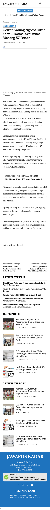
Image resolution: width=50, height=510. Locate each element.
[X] (11, 254)
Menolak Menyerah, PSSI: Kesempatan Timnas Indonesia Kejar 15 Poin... (30, 322)
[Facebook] (5, 254)
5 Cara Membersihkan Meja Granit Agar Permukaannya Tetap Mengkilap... (31, 353)
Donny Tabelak (16, 245)
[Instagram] (22, 485)
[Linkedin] (30, 254)
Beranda (6, 22)
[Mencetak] (36, 254)
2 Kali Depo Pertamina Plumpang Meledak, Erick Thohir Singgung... (24, 284)
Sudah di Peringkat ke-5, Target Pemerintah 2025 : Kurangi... (25, 290)
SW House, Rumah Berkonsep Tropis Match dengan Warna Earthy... (30, 337)
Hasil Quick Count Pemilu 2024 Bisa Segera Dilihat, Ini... (30, 368)
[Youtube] (32, 485)
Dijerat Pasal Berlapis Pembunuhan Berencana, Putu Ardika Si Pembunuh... (23, 299)
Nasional (14, 22)
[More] (42, 254)
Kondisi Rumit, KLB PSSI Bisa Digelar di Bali (22, 295)
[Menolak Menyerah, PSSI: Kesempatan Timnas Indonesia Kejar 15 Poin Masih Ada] (8, 324)
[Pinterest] (17, 254)
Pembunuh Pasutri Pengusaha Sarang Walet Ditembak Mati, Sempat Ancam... (21, 305)
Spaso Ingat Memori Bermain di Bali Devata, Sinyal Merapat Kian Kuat (37, 269)
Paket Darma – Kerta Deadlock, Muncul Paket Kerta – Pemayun (12, 269)
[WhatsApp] (23, 254)
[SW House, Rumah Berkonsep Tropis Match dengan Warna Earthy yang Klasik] (8, 340)
